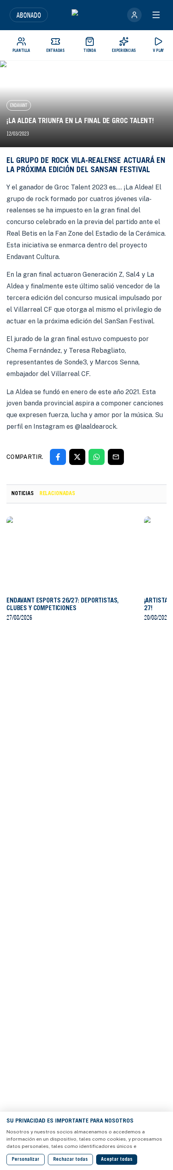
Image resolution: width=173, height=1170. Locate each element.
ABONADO (28, 14)
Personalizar (25, 1159)
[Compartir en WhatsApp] (97, 457)
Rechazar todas (70, 1159)
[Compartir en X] (77, 457)
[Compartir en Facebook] (58, 457)
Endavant (18, 105)
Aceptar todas (116, 1159)
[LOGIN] (134, 15)
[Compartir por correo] (116, 457)
